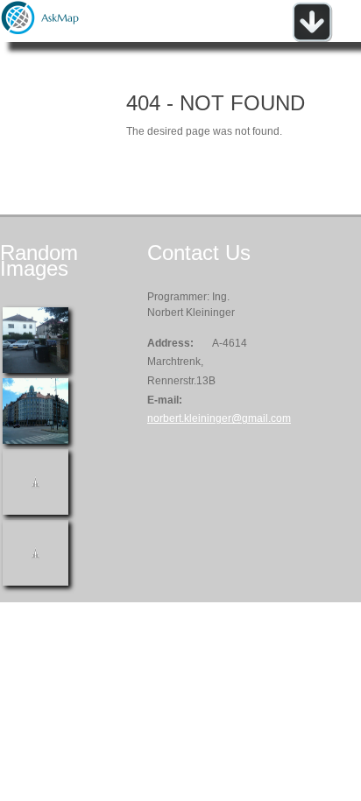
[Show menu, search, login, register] (312, 38)
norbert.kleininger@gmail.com (219, 418)
